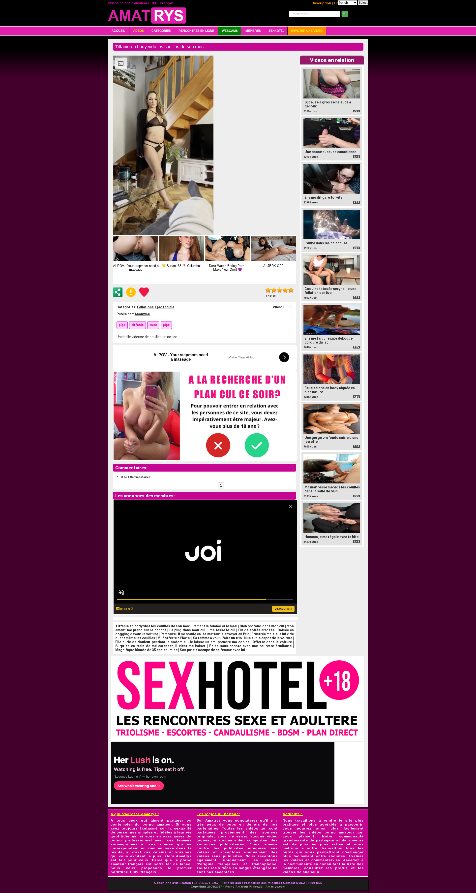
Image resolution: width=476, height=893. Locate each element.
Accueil (118, 30)
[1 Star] (268, 290)
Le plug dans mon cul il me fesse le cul (202, 630)
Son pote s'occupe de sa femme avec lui (212, 650)
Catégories (161, 30)
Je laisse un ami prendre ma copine (219, 642)
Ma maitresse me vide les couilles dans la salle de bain (332, 489)
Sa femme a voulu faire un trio (217, 638)
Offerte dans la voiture (272, 642)
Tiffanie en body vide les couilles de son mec (152, 626)
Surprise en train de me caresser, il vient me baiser (160, 646)
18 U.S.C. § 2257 (206, 882)
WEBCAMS (230, 30)
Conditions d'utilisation (172, 882)
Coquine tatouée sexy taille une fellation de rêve (330, 291)
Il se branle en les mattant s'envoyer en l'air (213, 634)
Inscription (322, 3)
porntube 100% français (133, 872)
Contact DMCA (294, 882)
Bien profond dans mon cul (262, 626)
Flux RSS (315, 882)
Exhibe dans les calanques (326, 243)
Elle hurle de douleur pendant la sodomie (150, 642)
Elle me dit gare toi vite (323, 197)
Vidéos (138, 30)
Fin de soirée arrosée (256, 630)
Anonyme (142, 314)
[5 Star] (291, 290)
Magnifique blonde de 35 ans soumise (146, 650)
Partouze (168, 634)
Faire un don (231, 882)
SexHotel (276, 30)
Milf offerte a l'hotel (174, 638)
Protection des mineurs (262, 882)
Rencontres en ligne (196, 30)
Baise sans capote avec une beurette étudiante (250, 646)
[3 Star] (279, 290)
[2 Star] (274, 290)
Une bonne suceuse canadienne (330, 152)
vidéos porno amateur (331, 832)
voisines (183, 852)
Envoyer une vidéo (307, 30)
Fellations (145, 307)
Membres (253, 30)
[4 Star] (285, 290)
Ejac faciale (164, 307)
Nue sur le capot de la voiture (268, 638)
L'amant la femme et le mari (215, 626)
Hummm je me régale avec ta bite (331, 537)
